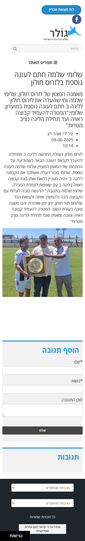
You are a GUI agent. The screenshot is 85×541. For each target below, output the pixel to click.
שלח (42, 430)
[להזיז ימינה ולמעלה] (6, 534)
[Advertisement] (42, 323)
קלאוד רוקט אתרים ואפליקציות (37, 529)
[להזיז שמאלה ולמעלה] (3, 534)
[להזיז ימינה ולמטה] (6, 537)
